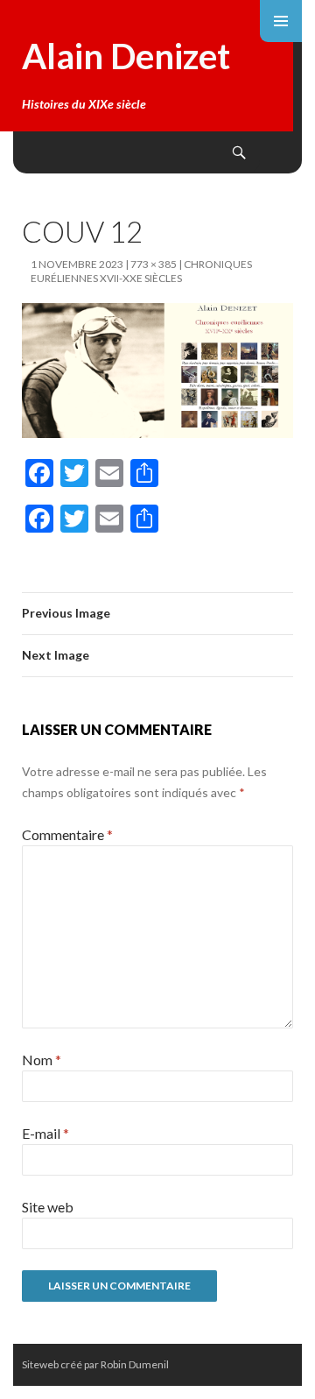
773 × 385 (153, 264)
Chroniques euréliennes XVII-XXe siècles (141, 271)
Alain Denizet (126, 56)
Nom (41, 1059)
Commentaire (67, 834)
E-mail (45, 1133)
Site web (48, 1206)
